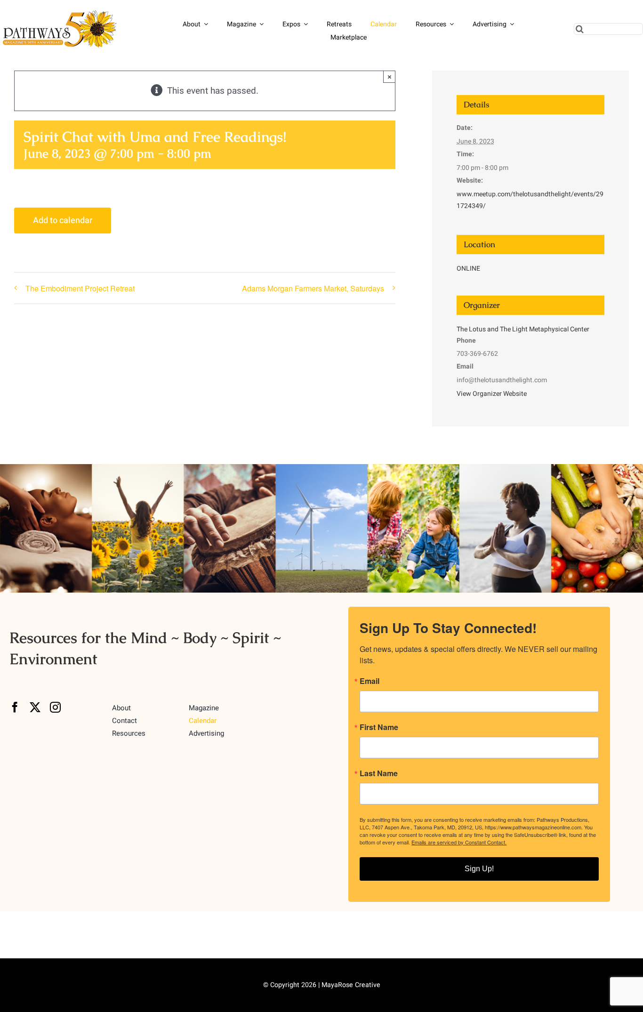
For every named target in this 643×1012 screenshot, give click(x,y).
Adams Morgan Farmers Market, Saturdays (313, 288)
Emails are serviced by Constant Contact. (458, 842)
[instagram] (55, 707)
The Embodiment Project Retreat (80, 288)
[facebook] (14, 707)
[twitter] (35, 707)
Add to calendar (62, 220)
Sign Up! (479, 869)
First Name (379, 727)
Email (369, 681)
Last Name (379, 773)
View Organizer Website (492, 394)
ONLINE (468, 268)
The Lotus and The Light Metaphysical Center (523, 329)
